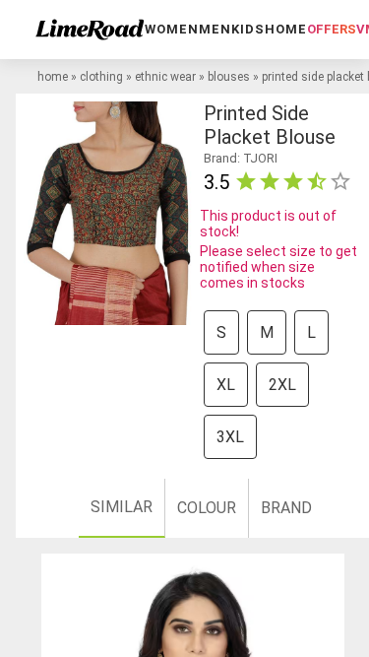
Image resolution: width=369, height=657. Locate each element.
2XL (282, 384)
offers (331, 29)
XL (225, 384)
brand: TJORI (240, 158)
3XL (230, 436)
